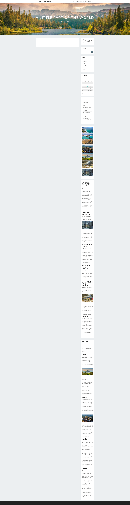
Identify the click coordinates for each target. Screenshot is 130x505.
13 (87, 86)
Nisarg (74, 502)
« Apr (83, 93)
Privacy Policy (90, 1)
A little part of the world (44, 1)
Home (70, 1)
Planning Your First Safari (87, 116)
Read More (85, 335)
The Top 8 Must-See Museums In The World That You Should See (87, 120)
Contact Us (85, 1)
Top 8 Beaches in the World (77, 1)
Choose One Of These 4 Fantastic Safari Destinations (87, 109)
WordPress (67, 502)
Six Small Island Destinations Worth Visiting (86, 104)
